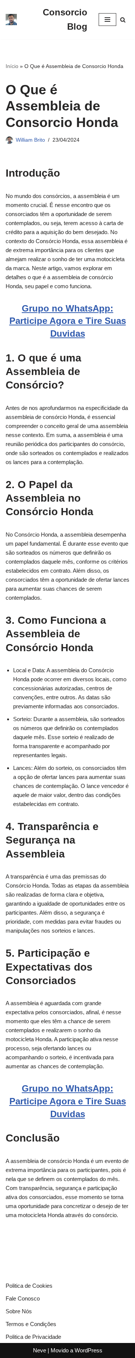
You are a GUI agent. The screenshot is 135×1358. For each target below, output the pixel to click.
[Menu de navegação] (107, 19)
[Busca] (123, 20)
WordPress (88, 1350)
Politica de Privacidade (33, 1337)
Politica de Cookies (29, 1285)
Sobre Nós (19, 1311)
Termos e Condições (31, 1324)
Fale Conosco (23, 1298)
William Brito (30, 140)
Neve (39, 1350)
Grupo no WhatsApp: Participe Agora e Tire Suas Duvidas (67, 321)
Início (12, 66)
